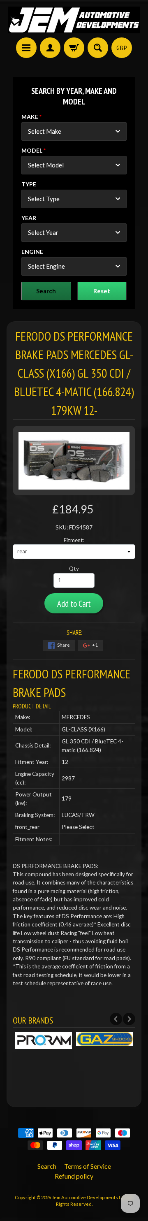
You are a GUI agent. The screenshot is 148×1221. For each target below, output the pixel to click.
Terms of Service (87, 1166)
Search (46, 1166)
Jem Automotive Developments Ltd (89, 1197)
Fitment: (74, 540)
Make (29, 116)
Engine (32, 251)
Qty (74, 568)
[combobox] (74, 131)
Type (28, 184)
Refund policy (74, 1176)
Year (28, 217)
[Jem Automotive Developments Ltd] (74, 20)
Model (31, 150)
